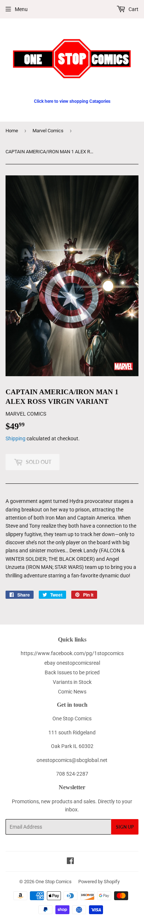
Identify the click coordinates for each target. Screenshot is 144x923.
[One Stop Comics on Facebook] (70, 862)
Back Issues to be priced (72, 672)
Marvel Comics (48, 130)
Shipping (15, 438)
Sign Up (125, 827)
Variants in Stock (72, 682)
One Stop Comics (53, 881)
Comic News (72, 692)
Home (12, 130)
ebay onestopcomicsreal (72, 663)
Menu (21, 9)
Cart (132, 9)
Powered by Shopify (99, 881)
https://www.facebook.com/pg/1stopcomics (72, 653)
